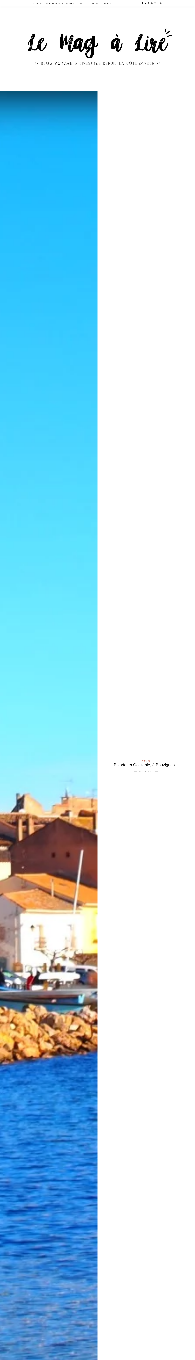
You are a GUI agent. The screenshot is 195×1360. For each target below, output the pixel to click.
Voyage (95, 3)
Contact (108, 3)
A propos (37, 3)
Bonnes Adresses (54, 3)
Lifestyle (82, 3)
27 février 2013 (146, 771)
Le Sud (69, 3)
